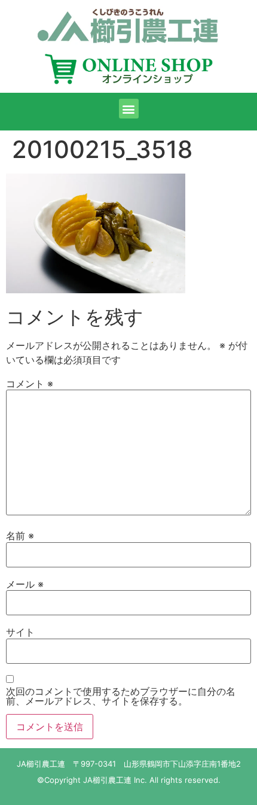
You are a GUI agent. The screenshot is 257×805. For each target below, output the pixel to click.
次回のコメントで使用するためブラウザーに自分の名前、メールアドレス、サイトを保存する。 (120, 696)
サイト (20, 632)
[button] (129, 109)
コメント (29, 383)
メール (25, 584)
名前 (20, 535)
